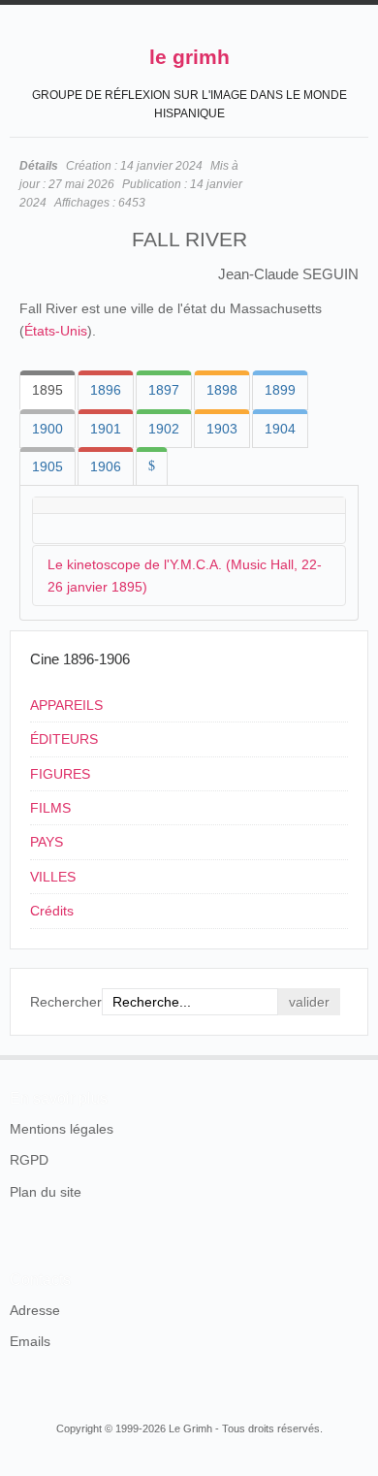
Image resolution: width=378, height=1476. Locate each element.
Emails (30, 1341)
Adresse (35, 1310)
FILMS (50, 808)
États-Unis (55, 330)
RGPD (29, 1160)
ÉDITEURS (64, 739)
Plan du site (45, 1192)
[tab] (47, 389)
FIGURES (60, 774)
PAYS (46, 842)
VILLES (53, 876)
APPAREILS (66, 705)
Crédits (52, 910)
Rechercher (66, 1002)
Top (356, 1055)
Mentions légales (61, 1129)
